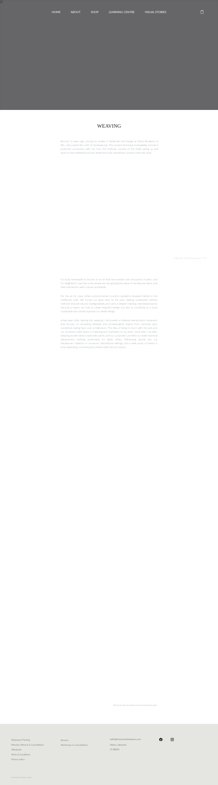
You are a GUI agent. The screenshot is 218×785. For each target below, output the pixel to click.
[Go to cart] (202, 12)
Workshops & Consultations (74, 745)
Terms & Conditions (20, 755)
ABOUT (76, 12)
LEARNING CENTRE (122, 12)
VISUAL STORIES (155, 12)
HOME (56, 12)
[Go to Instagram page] (172, 739)
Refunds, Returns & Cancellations (27, 745)
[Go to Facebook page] (162, 739)
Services (64, 740)
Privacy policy (18, 759)
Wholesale (16, 750)
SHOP (95, 12)
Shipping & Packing (20, 740)
